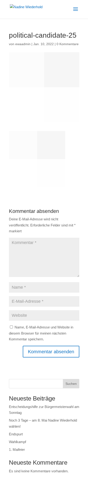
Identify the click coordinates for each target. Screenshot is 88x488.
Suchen (71, 384)
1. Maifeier (17, 450)
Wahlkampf (17, 442)
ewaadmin (23, 44)
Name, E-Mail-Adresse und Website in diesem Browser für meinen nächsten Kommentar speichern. (41, 333)
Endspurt (16, 434)
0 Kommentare (68, 44)
